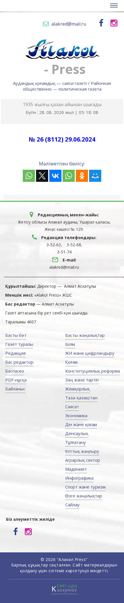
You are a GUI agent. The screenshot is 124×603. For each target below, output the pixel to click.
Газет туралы (19, 344)
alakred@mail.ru (68, 24)
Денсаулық (76, 433)
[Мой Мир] (95, 176)
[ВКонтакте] (55, 176)
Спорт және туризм (85, 487)
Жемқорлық (77, 389)
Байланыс (15, 389)
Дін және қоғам (81, 424)
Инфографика (79, 478)
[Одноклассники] (82, 176)
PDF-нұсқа (16, 380)
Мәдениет (76, 469)
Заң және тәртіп (82, 380)
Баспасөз (14, 371)
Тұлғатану (75, 442)
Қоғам (71, 362)
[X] (42, 176)
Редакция (15, 353)
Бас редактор (19, 362)
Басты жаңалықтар (85, 335)
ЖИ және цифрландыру (89, 353)
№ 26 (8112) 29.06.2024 (50, 172)
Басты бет (16, 335)
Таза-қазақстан (81, 397)
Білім (70, 344)
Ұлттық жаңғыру (82, 451)
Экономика (76, 415)
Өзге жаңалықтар (83, 496)
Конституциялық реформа (92, 371)
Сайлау (72, 504)
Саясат (72, 406)
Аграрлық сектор (82, 460)
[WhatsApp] (29, 176)
